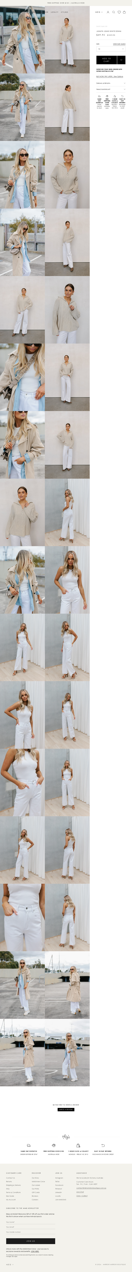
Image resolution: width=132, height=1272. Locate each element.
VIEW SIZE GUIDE (119, 44)
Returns (9, 1182)
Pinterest (58, 1189)
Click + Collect (82, 1196)
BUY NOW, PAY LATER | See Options (109, 76)
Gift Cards (36, 1192)
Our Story (35, 1178)
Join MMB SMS (60, 1200)
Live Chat (80, 1192)
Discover (43, 12)
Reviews (35, 1196)
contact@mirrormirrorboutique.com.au (91, 1188)
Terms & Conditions (13, 1192)
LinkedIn (58, 1192)
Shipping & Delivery (13, 1185)
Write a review (66, 1110)
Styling (64, 12)
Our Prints (35, 1189)
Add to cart (106, 60)
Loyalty (54, 12)
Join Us (30, 1241)
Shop (34, 12)
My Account (11, 1200)
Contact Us (10, 1178)
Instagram (59, 1178)
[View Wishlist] (119, 12)
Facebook (59, 1185)
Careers (35, 1200)
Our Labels (36, 1185)
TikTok (57, 1182)
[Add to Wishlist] (121, 60)
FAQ (7, 1189)
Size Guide (10, 1196)
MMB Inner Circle (38, 1182)
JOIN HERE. (35, 1251)
